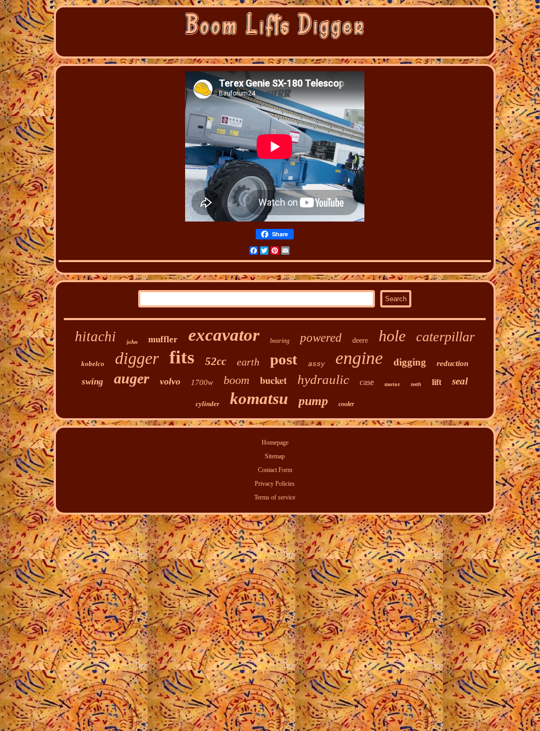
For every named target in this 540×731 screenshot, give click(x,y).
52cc (215, 361)
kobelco (92, 364)
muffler (163, 339)
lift (436, 382)
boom (236, 380)
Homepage (275, 442)
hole (392, 335)
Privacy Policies (275, 483)
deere (360, 340)
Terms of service (274, 497)
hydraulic (323, 379)
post (283, 359)
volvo (170, 381)
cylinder (207, 404)
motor (392, 384)
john (132, 342)
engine (359, 358)
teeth (416, 384)
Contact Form (275, 470)
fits (182, 357)
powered (321, 337)
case (367, 382)
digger (137, 358)
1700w (202, 382)
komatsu (259, 398)
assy (316, 364)
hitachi (95, 336)
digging (409, 362)
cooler (346, 404)
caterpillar (445, 336)
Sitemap (275, 456)
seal (460, 381)
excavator (223, 334)
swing (92, 382)
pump (313, 401)
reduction (452, 363)
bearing (280, 340)
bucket (273, 380)
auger (131, 378)
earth (248, 362)
